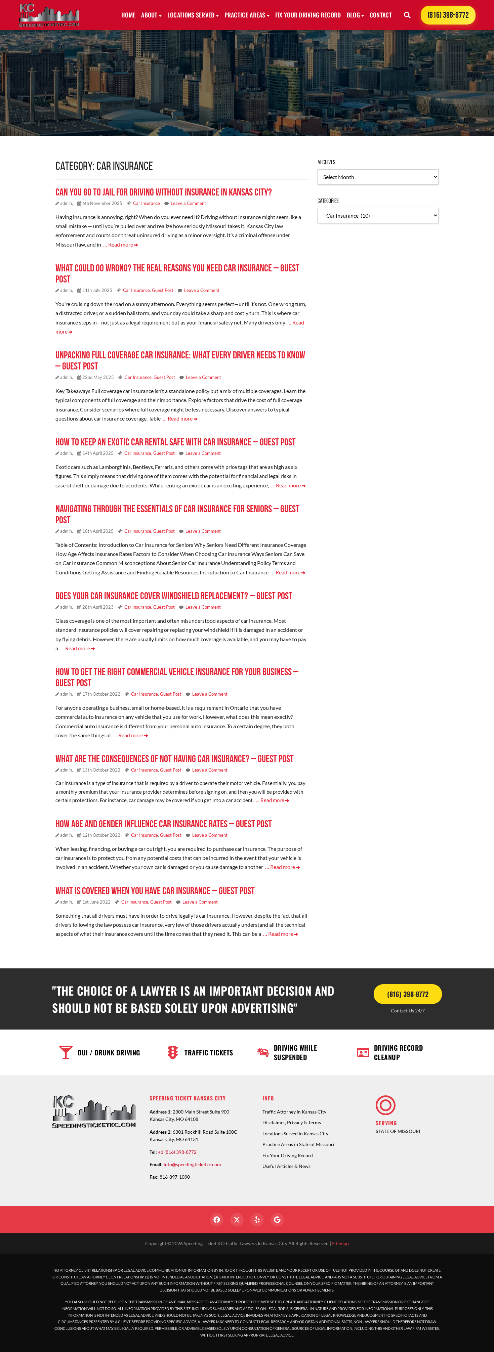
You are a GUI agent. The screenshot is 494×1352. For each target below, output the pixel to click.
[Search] (407, 15)
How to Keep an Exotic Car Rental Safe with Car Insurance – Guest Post (175, 441)
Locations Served (191, 14)
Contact (381, 14)
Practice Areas (244, 14)
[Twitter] (237, 1219)
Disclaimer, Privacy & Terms (291, 1122)
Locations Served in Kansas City (295, 1133)
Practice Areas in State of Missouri (298, 1144)
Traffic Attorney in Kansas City (294, 1112)
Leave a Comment (188, 203)
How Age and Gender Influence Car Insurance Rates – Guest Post (163, 823)
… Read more (118, 244)
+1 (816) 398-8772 (177, 1152)
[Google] (277, 1219)
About (149, 14)
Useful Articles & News (286, 1166)
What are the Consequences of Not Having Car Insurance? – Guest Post (174, 758)
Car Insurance (146, 203)
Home (128, 14)
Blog (353, 14)
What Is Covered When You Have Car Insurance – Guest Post (155, 890)
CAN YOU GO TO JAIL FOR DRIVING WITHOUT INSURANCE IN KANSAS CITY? (163, 192)
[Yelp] (257, 1219)
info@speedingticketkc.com (192, 1164)
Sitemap (340, 1243)
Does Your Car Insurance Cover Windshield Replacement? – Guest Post (173, 595)
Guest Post (162, 290)
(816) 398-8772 (448, 14)
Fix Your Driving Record (308, 14)
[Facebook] (216, 1219)
